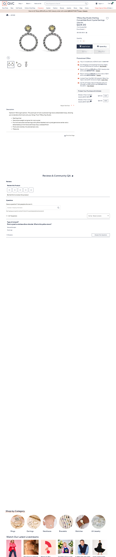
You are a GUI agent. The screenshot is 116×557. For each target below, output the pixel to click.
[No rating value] (81, 32)
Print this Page (70, 135)
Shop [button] (20, 3)
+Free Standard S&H (82, 27)
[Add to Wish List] (107, 18)
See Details (103, 66)
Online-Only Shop (30, 8)
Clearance (41, 8)
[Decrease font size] (73, 105)
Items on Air (37, 3)
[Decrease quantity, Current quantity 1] (78, 41)
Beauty (62, 8)
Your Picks (5, 8)
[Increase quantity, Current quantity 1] (84, 41)
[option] (58, 11)
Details (98, 70)
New (12, 8)
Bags (81, 8)
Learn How (104, 79)
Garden (48, 8)
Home (87, 8)
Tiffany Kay (80, 22)
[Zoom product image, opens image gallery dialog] (8, 57)
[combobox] (64, 3)
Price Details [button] (80, 29)
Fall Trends (19, 8)
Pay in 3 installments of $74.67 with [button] (90, 61)
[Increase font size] (71, 105)
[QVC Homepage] (7, 15)
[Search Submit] (86, 3)
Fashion (55, 8)
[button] (97, 3)
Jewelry (69, 8)
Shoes (75, 8)
